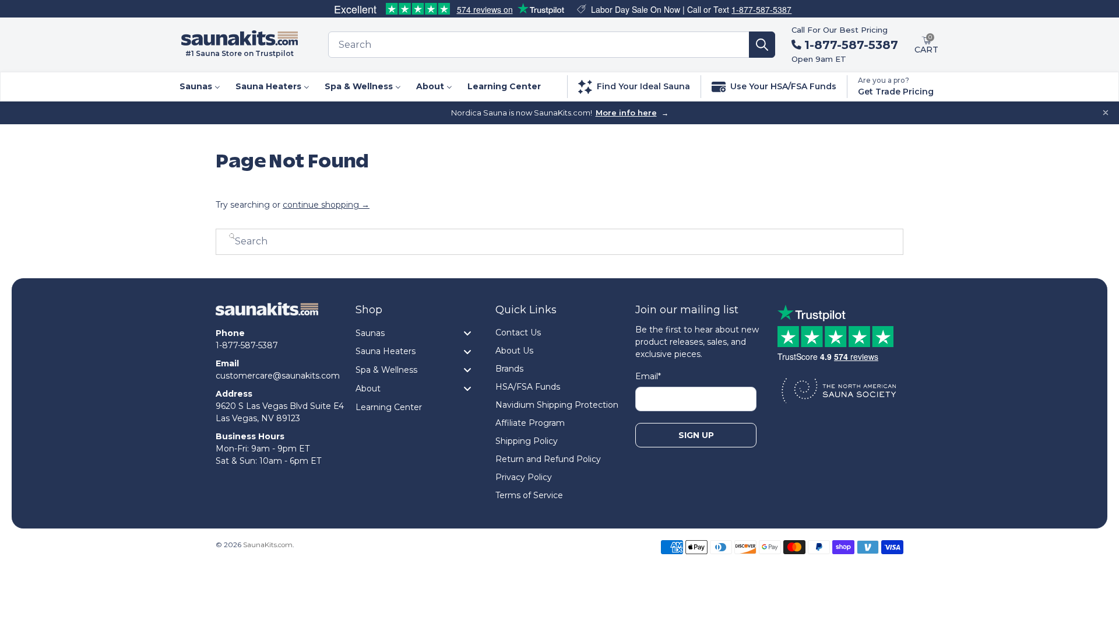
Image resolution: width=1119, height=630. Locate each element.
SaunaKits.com (268, 545)
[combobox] (538, 45)
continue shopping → (326, 205)
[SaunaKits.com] (267, 314)
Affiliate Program (530, 423)
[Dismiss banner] (1105, 112)
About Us (514, 350)
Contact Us (518, 332)
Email (648, 376)
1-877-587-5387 (761, 9)
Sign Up (696, 435)
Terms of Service (529, 495)
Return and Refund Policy (548, 459)
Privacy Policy (523, 477)
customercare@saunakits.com (278, 375)
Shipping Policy (526, 441)
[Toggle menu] (467, 333)
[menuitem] (199, 86)
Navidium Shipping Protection (556, 405)
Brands (509, 368)
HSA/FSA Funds (527, 387)
